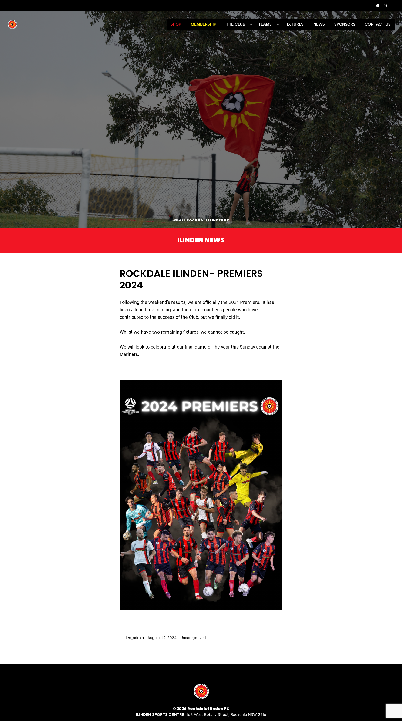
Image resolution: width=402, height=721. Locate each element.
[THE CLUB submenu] (251, 24)
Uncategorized (193, 638)
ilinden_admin (132, 638)
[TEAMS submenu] (278, 24)
